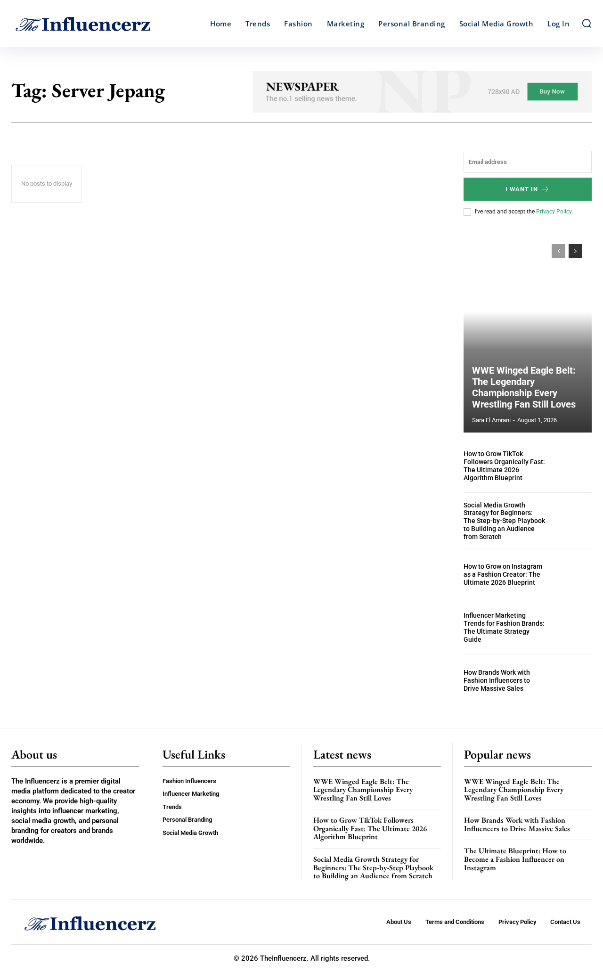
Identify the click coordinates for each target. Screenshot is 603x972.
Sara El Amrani (491, 420)
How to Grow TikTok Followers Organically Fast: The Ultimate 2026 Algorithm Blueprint (504, 465)
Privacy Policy (553, 211)
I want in (521, 189)
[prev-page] (558, 251)
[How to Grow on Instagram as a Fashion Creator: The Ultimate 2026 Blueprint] (572, 574)
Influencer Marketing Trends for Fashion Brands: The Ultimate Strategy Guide (504, 627)
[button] (586, 23)
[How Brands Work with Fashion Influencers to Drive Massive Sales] (572, 681)
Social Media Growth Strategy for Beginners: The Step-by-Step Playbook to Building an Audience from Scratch (504, 520)
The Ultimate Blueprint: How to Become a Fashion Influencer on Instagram (515, 859)
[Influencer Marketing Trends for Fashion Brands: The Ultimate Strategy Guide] (572, 627)
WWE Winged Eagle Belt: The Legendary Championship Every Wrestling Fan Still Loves (524, 387)
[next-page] (575, 251)
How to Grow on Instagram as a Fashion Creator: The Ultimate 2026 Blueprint (503, 574)
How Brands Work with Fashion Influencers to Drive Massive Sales (497, 680)
